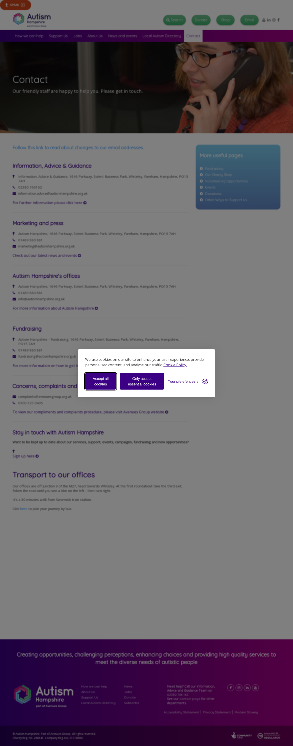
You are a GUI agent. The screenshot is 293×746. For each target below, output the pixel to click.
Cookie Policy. (175, 364)
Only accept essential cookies (142, 381)
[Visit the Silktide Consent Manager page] (205, 381)
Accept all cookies (101, 381)
